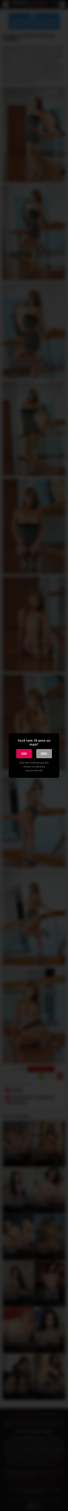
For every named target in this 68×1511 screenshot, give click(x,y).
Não (44, 754)
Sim (24, 754)
